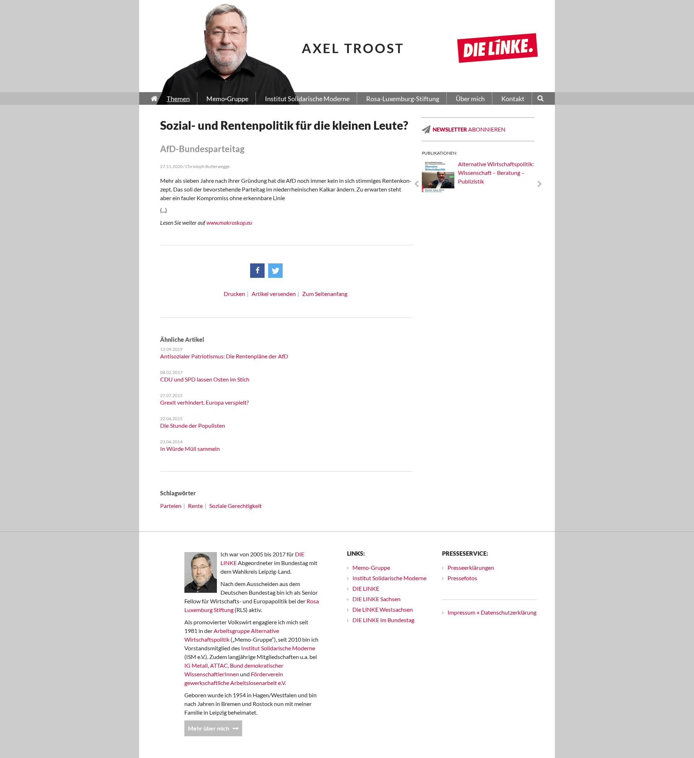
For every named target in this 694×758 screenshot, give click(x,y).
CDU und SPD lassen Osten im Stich (204, 379)
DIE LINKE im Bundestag (383, 619)
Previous (416, 184)
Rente (195, 505)
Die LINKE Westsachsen (382, 609)
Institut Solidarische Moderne (278, 648)
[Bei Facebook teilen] (257, 270)
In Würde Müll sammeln (190, 448)
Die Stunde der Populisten (192, 425)
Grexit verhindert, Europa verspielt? (204, 402)
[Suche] (540, 99)
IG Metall (196, 665)
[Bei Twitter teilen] (275, 270)
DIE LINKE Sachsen (376, 598)
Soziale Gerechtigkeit (235, 505)
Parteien (170, 505)
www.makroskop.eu (229, 222)
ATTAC (219, 665)
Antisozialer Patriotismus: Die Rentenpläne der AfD (224, 356)
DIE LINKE (365, 588)
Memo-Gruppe (371, 567)
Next (539, 184)
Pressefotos (462, 577)
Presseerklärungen (470, 567)
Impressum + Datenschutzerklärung (491, 612)
